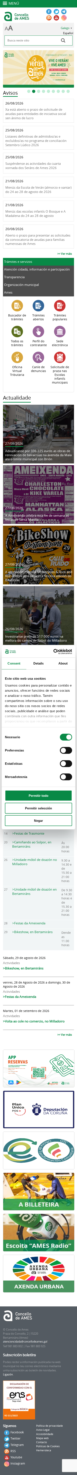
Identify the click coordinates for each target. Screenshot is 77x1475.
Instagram (17, 1463)
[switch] (66, 750)
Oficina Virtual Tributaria (17, 371)
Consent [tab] (13, 663)
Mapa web (42, 1438)
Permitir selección (38, 808)
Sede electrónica (60, 343)
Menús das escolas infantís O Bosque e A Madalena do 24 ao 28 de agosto (35, 213)
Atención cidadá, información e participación (37, 269)
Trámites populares (60, 317)
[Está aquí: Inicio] (17, 19)
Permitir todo (38, 795)
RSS (13, 1451)
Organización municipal (21, 284)
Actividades (11, 963)
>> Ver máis (64, 254)
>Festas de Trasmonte (28, 833)
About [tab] (63, 663)
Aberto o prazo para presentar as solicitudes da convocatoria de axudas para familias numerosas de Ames (37, 239)
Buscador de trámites (17, 317)
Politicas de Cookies (48, 1446)
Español (68, 33)
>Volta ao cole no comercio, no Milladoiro (34, 1021)
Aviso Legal (43, 1429)
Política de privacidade (49, 1425)
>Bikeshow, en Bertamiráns (32, 932)
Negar (38, 820)
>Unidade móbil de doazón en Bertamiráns (34, 891)
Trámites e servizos (18, 261)
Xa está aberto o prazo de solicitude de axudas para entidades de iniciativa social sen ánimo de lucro (35, 113)
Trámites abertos (38, 317)
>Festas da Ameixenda (28, 923)
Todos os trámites (17, 343)
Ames (8, 292)
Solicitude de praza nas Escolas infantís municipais (59, 374)
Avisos (10, 93)
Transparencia (14, 277)
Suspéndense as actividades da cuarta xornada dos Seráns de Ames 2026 (33, 165)
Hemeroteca (43, 1450)
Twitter (15, 1438)
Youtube (16, 1457)
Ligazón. (8, 1374)
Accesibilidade (44, 1434)
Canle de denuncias (38, 369)
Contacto (41, 1442)
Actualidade (17, 397)
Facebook (17, 1432)
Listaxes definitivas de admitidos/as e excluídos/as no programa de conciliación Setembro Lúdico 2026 (36, 140)
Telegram (17, 1445)
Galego (65, 28)
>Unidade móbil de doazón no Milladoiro (34, 861)
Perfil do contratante (38, 343)
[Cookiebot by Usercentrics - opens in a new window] (54, 651)
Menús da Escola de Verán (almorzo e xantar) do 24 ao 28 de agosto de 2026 (38, 189)
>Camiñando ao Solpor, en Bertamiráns (31, 844)
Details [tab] (38, 663)
